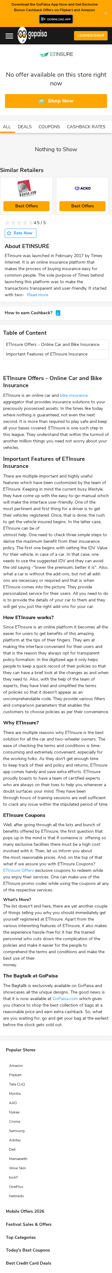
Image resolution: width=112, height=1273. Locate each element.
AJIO (13, 1102)
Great (31, 222)
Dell (12, 1149)
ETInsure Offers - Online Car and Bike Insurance (52, 344)
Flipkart (15, 1074)
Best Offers (26, 206)
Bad (13, 222)
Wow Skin (17, 1168)
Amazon (16, 1065)
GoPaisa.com (65, 999)
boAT (13, 1177)
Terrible (7, 222)
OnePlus (16, 1186)
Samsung (17, 1130)
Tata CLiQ (17, 1084)
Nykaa (14, 1112)
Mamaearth (18, 1158)
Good (25, 222)
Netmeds (16, 1196)
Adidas (15, 1140)
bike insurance (74, 395)
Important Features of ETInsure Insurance (47, 354)
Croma (14, 1121)
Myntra (15, 1093)
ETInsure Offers (18, 870)
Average (19, 222)
